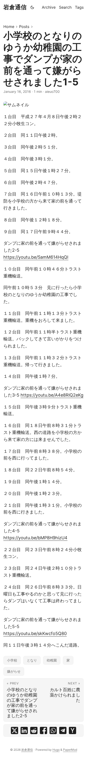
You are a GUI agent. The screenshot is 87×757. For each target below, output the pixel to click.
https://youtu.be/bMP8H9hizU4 (35, 537)
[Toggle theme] (32, 7)
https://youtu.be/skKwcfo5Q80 (35, 633)
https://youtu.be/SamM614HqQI (35, 257)
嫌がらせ (14, 671)
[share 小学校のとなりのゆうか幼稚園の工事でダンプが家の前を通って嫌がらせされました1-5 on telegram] (62, 730)
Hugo (56, 749)
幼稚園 (52, 660)
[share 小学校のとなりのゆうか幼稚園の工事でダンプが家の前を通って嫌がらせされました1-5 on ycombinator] (72, 730)
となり (32, 660)
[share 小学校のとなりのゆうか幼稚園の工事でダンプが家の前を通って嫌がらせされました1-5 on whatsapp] (53, 730)
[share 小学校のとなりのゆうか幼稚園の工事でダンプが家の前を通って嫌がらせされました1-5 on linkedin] (24, 730)
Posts (24, 26)
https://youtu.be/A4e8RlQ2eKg (52, 395)
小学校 (12, 660)
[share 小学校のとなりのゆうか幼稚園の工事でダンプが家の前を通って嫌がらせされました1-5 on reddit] (33, 730)
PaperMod (70, 749)
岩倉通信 (15, 7)
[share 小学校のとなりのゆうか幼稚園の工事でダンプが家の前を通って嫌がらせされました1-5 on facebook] (43, 730)
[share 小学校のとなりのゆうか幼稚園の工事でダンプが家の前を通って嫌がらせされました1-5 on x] (14, 730)
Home (8, 26)
